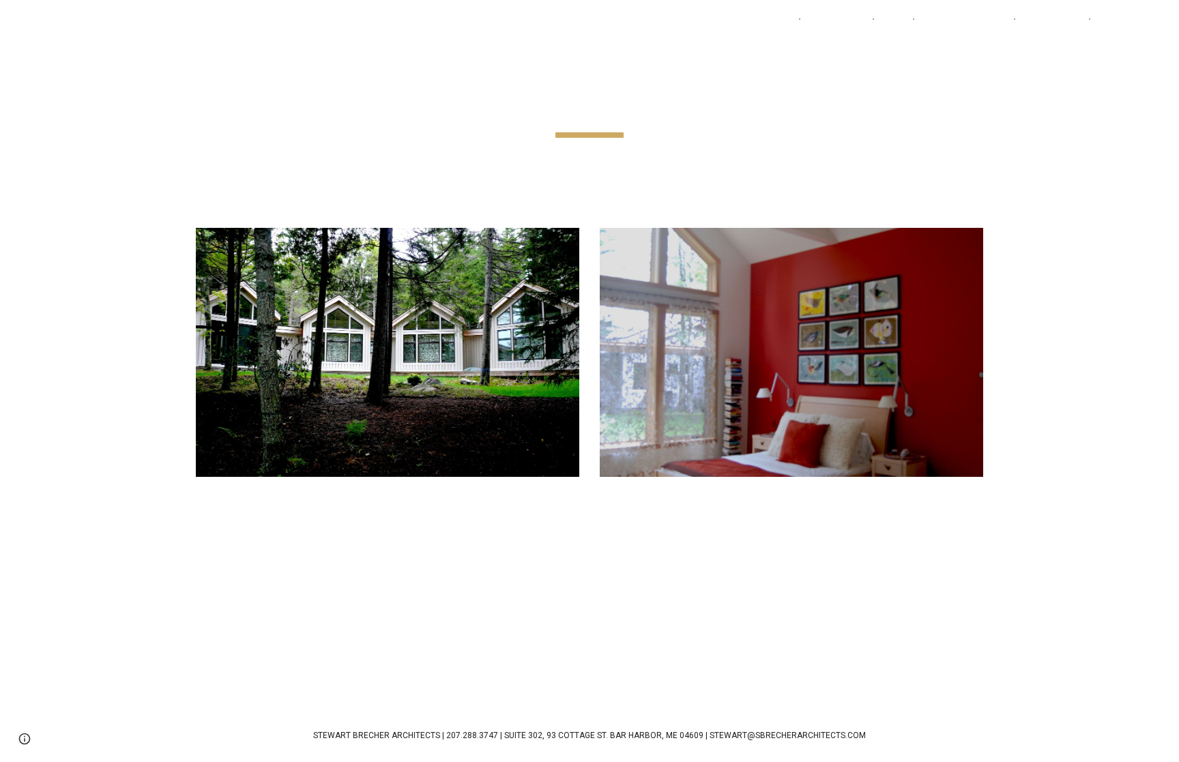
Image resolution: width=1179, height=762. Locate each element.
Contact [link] (1118, 19)
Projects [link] (829, 19)
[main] (589, 105)
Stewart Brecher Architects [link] (716, 19)
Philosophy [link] (1052, 19)
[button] (1162, 19)
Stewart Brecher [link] (964, 19)
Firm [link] (893, 19)
